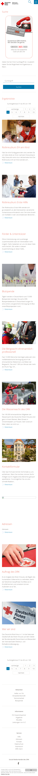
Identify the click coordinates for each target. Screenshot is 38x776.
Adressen (7, 524)
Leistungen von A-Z (19, 722)
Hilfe (19, 737)
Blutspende (8, 291)
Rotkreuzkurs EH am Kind (15, 147)
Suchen (18, 87)
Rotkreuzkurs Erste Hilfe (15, 202)
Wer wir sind (8, 629)
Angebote (19, 717)
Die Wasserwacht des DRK (16, 409)
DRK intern (19, 749)
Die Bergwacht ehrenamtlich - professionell (18, 350)
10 (34, 112)
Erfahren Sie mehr (5, 774)
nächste (21, 116)
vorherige (15, 109)
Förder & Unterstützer (14, 234)
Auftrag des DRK (11, 571)
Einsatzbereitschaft (19, 696)
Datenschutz (19, 744)
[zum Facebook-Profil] (18, 763)
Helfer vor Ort (19, 693)
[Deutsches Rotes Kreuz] (6, 4)
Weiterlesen (8, 163)
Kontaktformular (11, 466)
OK (31, 770)
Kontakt (19, 742)
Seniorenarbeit (19, 698)
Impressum (19, 746)
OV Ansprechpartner (19, 715)
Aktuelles (19, 720)
